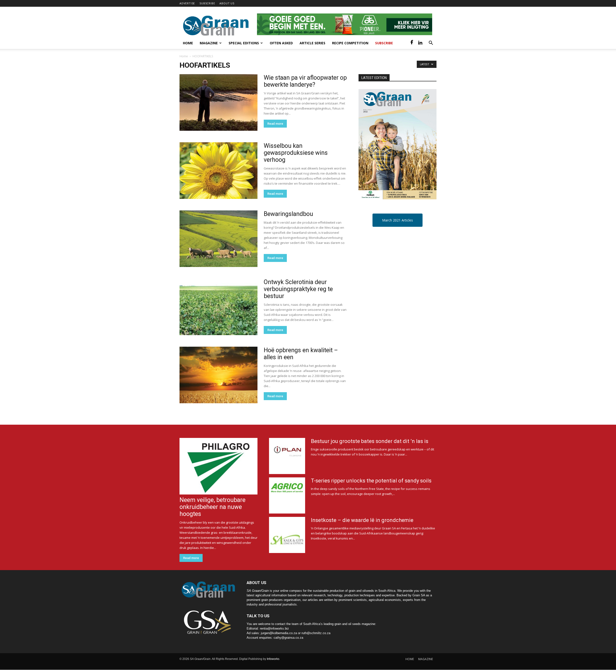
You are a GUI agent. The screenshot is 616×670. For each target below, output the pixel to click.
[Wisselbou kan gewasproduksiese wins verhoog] (218, 170)
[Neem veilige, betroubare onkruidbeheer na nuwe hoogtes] (218, 466)
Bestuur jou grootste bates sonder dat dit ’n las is (369, 441)
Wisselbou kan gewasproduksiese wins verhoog (296, 152)
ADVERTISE (187, 3)
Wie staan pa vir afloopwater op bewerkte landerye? (305, 81)
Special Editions (244, 43)
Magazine (209, 43)
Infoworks (273, 659)
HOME (409, 659)
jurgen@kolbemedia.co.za (279, 633)
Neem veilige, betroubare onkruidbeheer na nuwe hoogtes (212, 506)
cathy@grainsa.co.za (288, 637)
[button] (430, 43)
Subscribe (384, 43)
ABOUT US (226, 3)
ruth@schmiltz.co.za (316, 633)
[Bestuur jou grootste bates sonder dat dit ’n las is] (287, 456)
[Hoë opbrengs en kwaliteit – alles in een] (218, 375)
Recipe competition (350, 43)
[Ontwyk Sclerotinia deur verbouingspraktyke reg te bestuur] (218, 307)
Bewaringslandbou (288, 213)
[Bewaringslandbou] (218, 238)
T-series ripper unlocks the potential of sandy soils (371, 481)
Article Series (312, 43)
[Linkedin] (420, 43)
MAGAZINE (425, 659)
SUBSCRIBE (207, 3)
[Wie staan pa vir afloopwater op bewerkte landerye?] (218, 102)
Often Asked (281, 43)
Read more (275, 123)
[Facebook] (412, 43)
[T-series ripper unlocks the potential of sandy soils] (287, 495)
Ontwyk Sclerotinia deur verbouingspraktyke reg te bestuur (298, 289)
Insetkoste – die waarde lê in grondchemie (362, 520)
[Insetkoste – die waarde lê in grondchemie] (287, 535)
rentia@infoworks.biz (274, 628)
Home (188, 43)
